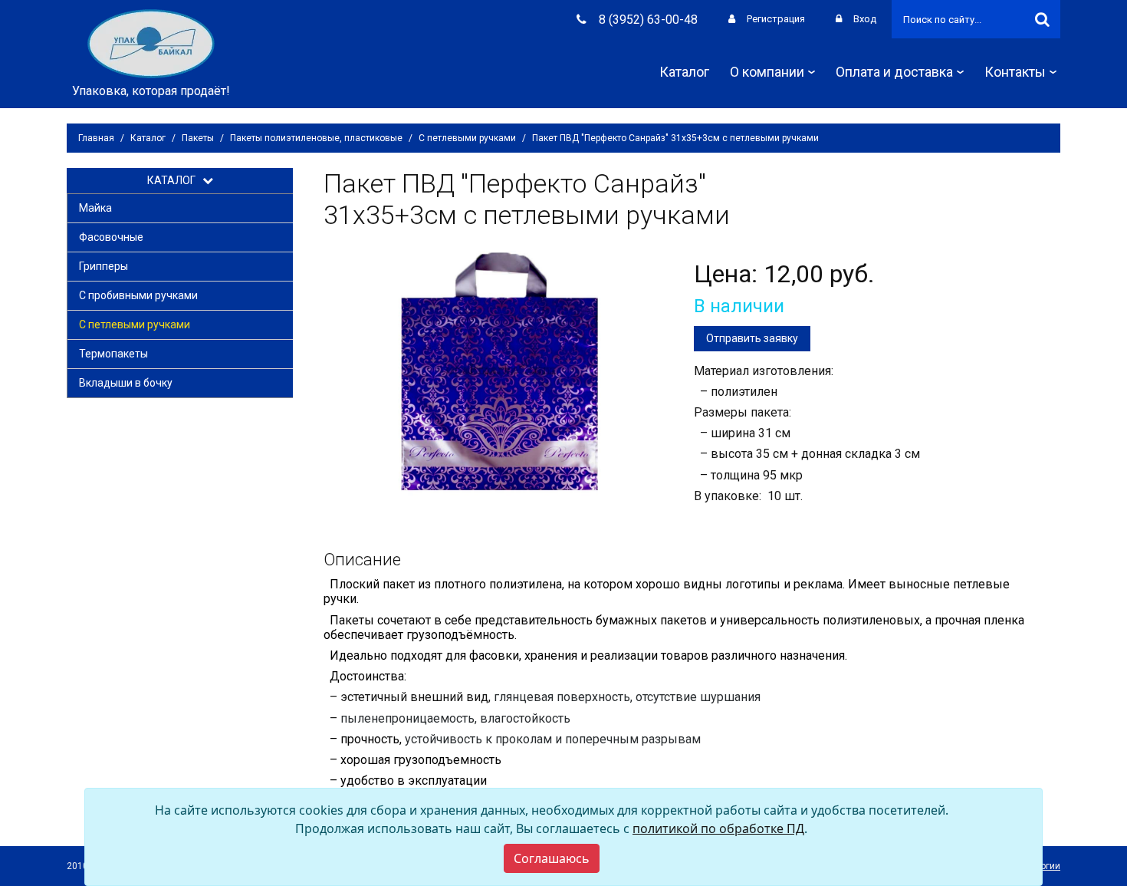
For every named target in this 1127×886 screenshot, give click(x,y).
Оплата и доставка (894, 72)
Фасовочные (111, 237)
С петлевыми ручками (467, 138)
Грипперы (103, 266)
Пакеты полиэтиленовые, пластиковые (316, 138)
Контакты (1015, 72)
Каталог (684, 72)
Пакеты (198, 138)
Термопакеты (113, 353)
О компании (767, 72)
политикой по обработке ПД (718, 828)
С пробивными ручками (138, 295)
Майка (95, 208)
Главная (96, 138)
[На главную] (151, 42)
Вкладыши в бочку (125, 383)
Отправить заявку (752, 338)
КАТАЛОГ (174, 180)
